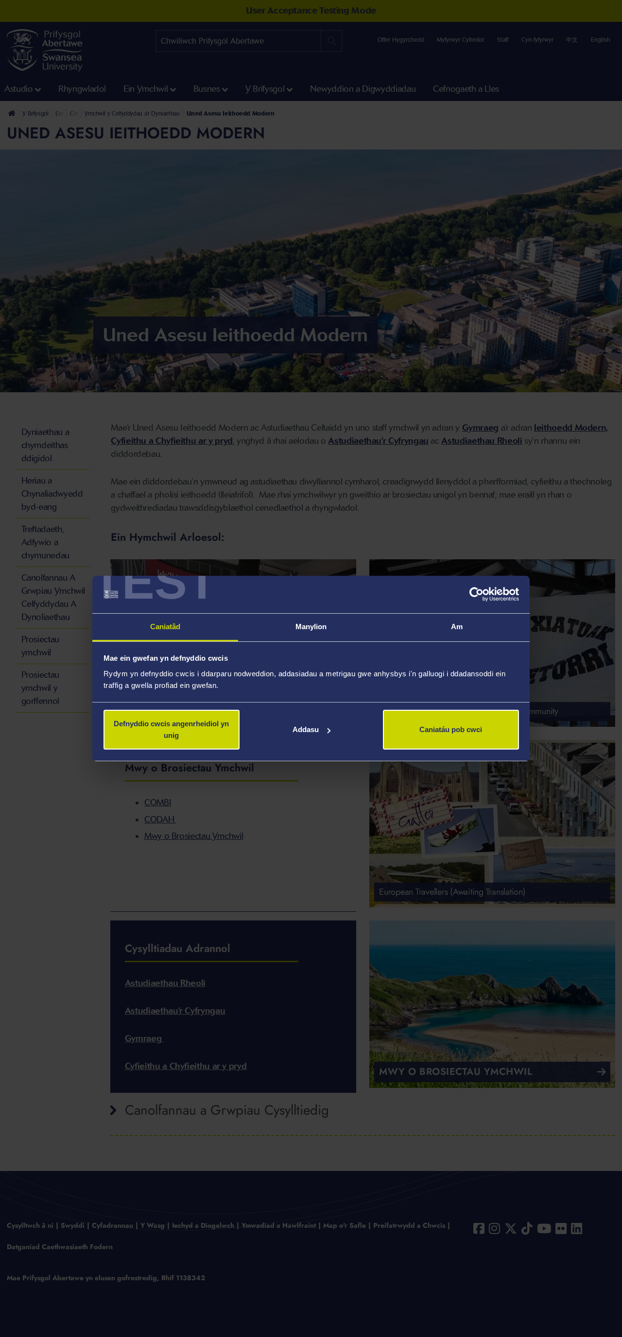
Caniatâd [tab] (165, 626)
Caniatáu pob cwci (450, 729)
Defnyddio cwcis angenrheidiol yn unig (171, 729)
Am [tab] (457, 626)
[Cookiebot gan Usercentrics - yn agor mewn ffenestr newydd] (476, 594)
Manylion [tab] (311, 626)
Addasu (306, 729)
